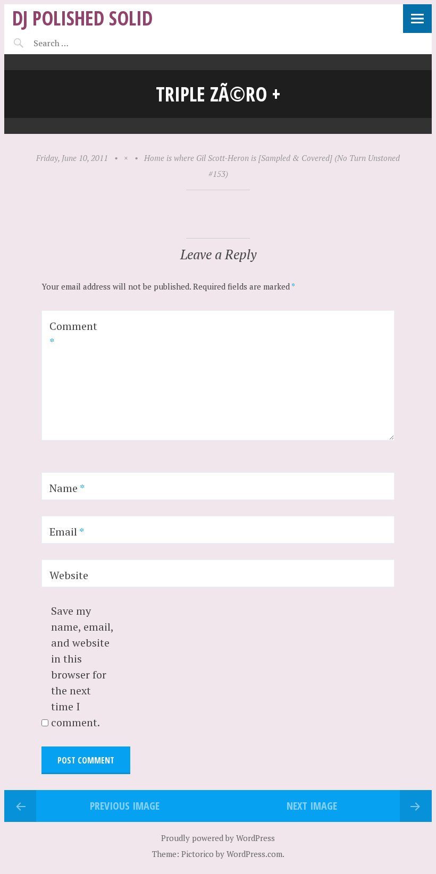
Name (67, 488)
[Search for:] (77, 43)
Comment (73, 334)
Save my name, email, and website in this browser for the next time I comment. (82, 666)
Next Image (312, 806)
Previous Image (125, 806)
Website (68, 575)
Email (66, 531)
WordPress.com (254, 853)
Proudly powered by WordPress (218, 838)
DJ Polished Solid (82, 17)
